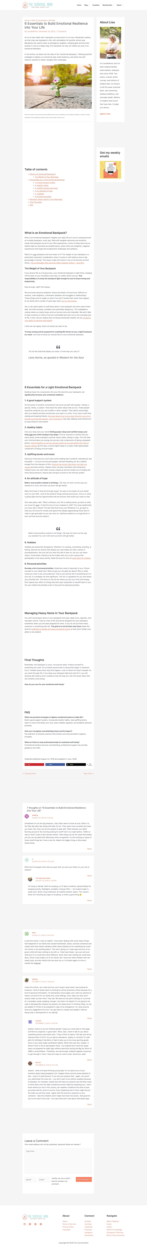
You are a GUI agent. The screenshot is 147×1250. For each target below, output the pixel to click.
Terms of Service (69, 1224)
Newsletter (89, 1235)
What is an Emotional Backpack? (43, 174)
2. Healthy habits (41, 185)
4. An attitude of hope (43, 191)
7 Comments (61, 31)
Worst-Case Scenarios (116, 1235)
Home (27, 20)
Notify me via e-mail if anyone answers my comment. (60, 1181)
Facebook (88, 1227)
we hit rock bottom (69, 301)
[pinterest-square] (35, 1224)
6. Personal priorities (43, 197)
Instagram (88, 1232)
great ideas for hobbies (81, 558)
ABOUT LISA (105, 114)
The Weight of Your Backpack (47, 177)
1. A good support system (45, 183)
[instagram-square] (41, 1224)
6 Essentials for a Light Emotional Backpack (47, 180)
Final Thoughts (36, 202)
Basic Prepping (113, 1221)
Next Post (89, 773)
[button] (88, 5)
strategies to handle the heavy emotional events (50, 629)
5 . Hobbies (39, 194)
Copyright (66, 1230)
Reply (89, 849)
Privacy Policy (68, 1227)
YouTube (88, 1224)
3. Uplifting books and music (46, 188)
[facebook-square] (30, 1224)
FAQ (31, 205)
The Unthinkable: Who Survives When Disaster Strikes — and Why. (57, 263)
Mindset (52, 20)
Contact (88, 1221)
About (64, 1221)
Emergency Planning (115, 1232)
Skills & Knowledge (39, 20)
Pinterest (88, 1230)
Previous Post (29, 773)
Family (109, 1227)
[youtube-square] (24, 1224)
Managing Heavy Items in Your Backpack (46, 199)
